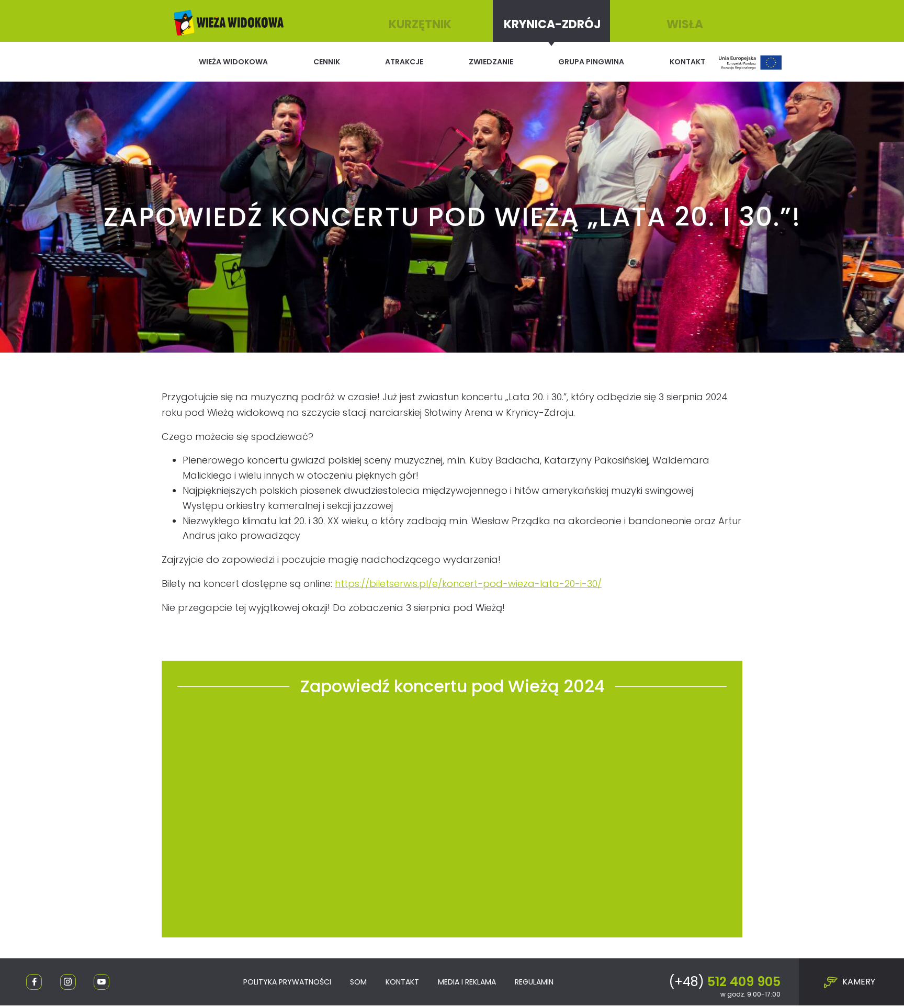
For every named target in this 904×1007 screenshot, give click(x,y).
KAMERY (857, 982)
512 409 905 (725, 981)
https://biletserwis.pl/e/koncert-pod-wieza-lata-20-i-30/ (468, 583)
